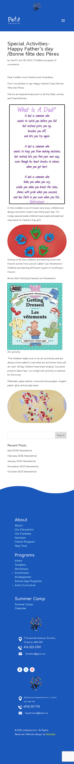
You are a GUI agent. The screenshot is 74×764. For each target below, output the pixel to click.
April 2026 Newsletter (19, 450)
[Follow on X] (26, 669)
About (19, 525)
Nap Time (21, 546)
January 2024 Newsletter (21, 461)
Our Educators (24, 529)
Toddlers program (43, 60)
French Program (25, 542)
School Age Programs (28, 581)
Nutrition (20, 538)
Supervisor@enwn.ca (36, 713)
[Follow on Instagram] (32, 669)
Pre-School (21, 569)
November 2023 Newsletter (23, 466)
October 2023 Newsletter (22, 471)
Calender (20, 608)
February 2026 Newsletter (22, 455)
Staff (14, 60)
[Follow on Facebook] (19, 669)
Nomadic (50, 734)
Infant (18, 561)
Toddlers (20, 565)
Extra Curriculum (25, 585)
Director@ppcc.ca (35, 654)
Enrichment (22, 573)
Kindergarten (23, 577)
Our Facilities (23, 534)
